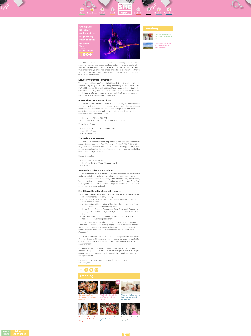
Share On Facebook (84, 54)
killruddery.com (84, 263)
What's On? (83, 46)
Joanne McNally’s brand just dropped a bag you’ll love (163, 36)
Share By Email (90, 54)
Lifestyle (113, 13)
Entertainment (92, 13)
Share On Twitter (87, 54)
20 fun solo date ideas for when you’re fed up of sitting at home (87, 319)
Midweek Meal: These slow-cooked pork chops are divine (87, 297)
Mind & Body (158, 13)
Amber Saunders (87, 50)
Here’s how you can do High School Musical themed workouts (107, 319)
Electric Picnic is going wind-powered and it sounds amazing (163, 45)
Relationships (138, 13)
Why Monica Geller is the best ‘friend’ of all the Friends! (108, 297)
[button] (7, 334)
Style (82, 13)
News (149, 13)
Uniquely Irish (169, 13)
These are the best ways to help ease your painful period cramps (130, 297)
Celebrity (102, 13)
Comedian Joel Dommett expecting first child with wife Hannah (129, 319)
